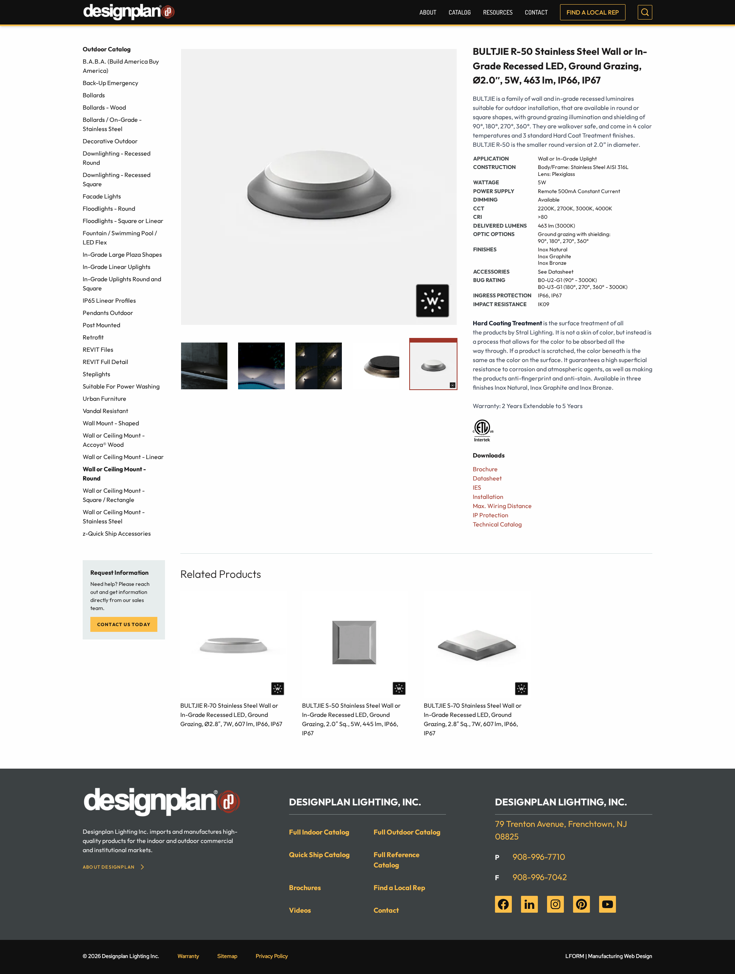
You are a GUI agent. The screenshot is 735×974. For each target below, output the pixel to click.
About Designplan (109, 867)
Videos (300, 910)
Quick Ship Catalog (319, 854)
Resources (498, 12)
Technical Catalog (497, 524)
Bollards (94, 95)
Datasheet (487, 478)
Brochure (485, 469)
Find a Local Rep (593, 12)
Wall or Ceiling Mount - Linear (123, 457)
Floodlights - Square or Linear (123, 221)
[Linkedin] (529, 904)
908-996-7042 (540, 877)
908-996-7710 (539, 856)
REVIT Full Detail (105, 362)
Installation (488, 496)
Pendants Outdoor (108, 312)
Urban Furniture (104, 398)
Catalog (460, 12)
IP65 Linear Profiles (109, 300)
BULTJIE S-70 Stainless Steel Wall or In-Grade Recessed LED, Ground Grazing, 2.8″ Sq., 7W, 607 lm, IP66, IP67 (473, 719)
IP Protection (490, 515)
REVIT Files (98, 349)
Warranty (188, 956)
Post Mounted (101, 325)
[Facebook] (503, 904)
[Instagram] (555, 904)
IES (477, 487)
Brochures (305, 887)
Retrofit (93, 337)
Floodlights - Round (109, 208)
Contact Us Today (123, 624)
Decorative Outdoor (110, 141)
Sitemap (227, 956)
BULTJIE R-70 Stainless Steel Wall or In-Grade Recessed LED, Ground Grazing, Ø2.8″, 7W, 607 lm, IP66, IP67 (231, 715)
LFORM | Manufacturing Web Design (608, 956)
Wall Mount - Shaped (111, 423)
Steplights (96, 374)
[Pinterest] (581, 904)
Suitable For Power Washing (121, 386)
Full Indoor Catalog (319, 832)
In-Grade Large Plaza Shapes (122, 254)
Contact (536, 12)
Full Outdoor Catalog (407, 832)
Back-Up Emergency (110, 83)
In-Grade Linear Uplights (116, 267)
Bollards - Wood (104, 107)
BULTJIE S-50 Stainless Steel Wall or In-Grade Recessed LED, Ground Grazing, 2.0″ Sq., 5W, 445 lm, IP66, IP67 (351, 719)
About (428, 12)
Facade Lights (102, 196)
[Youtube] (607, 904)
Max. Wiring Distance (502, 506)
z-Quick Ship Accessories (117, 533)
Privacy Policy (272, 956)
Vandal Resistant (105, 411)
